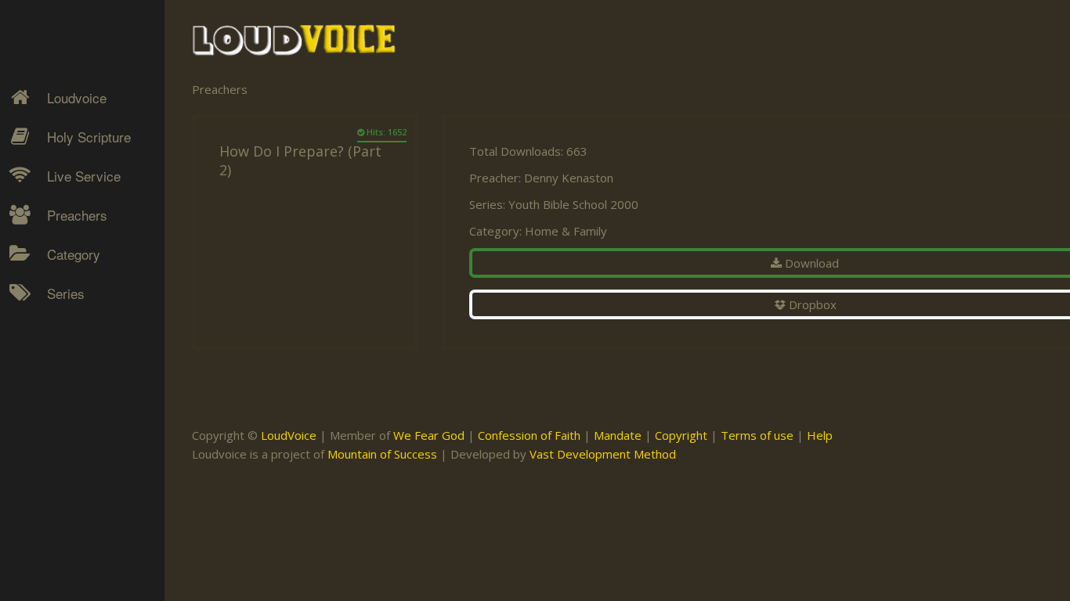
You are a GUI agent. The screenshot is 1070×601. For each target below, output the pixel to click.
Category (73, 254)
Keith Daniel (66, 372)
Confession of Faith (529, 435)
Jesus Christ (67, 345)
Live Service (84, 175)
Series (66, 293)
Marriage (59, 372)
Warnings (61, 427)
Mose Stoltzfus (75, 473)
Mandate (618, 435)
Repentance (68, 400)
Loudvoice (77, 97)
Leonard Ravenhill (82, 400)
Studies (56, 400)
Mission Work (72, 372)
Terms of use (757, 435)
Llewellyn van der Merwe (76, 436)
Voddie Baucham (79, 583)
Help (820, 435)
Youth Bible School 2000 (573, 204)
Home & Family (566, 231)
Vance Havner (72, 555)
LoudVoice (288, 435)
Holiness (59, 318)
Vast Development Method (603, 454)
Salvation (59, 454)
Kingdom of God (79, 345)
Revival (54, 427)
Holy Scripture (89, 136)
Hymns (55, 318)
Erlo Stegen (66, 345)
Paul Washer (68, 528)
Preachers (77, 215)
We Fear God (429, 435)
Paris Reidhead (75, 501)
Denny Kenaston (79, 318)
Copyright (681, 435)
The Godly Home (81, 482)
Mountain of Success (382, 454)
